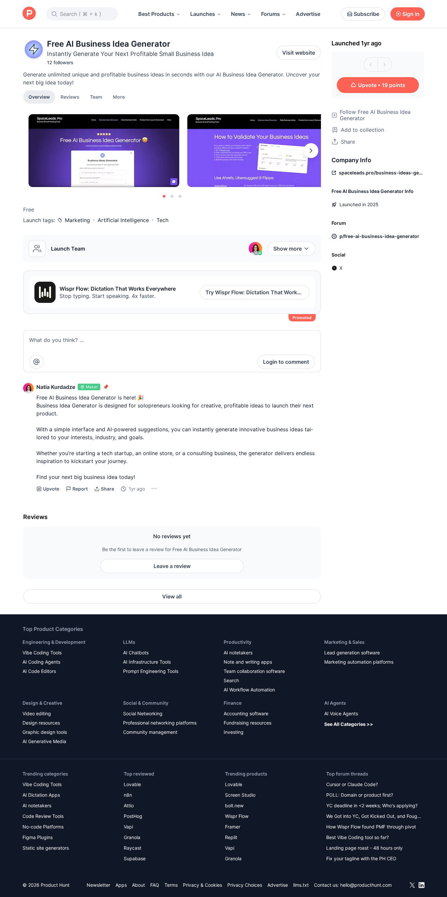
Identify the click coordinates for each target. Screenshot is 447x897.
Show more (287, 248)
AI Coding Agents (41, 662)
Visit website (298, 52)
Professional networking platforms (160, 723)
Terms (171, 885)
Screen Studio (240, 795)
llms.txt (301, 885)
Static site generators (45, 848)
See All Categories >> (348, 724)
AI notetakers (238, 652)
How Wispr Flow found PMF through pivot (371, 826)
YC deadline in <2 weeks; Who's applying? (372, 805)
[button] (119, 96)
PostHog (133, 816)
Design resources (41, 723)
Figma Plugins (37, 837)
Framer (232, 826)
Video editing (36, 713)
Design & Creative (42, 703)
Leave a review (172, 566)
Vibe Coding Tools (42, 652)
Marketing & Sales (344, 642)
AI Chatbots (136, 652)
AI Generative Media (44, 741)
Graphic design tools (44, 732)
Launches (202, 14)
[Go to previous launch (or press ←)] (371, 64)
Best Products (156, 14)
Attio (129, 805)
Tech (162, 220)
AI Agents (335, 703)
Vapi (128, 826)
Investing (234, 732)
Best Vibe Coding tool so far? (357, 837)
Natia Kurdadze (55, 387)
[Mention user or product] (36, 361)
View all (172, 596)
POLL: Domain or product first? (359, 795)
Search (231, 680)
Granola (132, 837)
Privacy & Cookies (202, 885)
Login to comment (286, 361)
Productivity (237, 642)
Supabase (135, 858)
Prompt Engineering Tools (150, 671)
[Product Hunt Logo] (29, 14)
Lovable (132, 784)
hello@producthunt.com (366, 885)
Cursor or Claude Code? (352, 784)
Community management (150, 732)
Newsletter (98, 885)
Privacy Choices (244, 885)
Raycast (132, 848)
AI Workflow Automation (249, 689)
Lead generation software (352, 652)
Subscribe (366, 14)
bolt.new (234, 805)
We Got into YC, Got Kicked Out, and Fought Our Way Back (374, 816)
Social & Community (145, 703)
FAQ (154, 885)
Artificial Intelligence (123, 220)
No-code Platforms (43, 826)
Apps (121, 885)
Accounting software (246, 713)
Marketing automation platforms (358, 662)
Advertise (308, 14)
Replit (231, 837)
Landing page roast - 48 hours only (364, 848)
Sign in (411, 14)
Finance (233, 703)
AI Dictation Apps (41, 795)
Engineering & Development (53, 642)
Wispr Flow (236, 816)
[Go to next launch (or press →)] (384, 64)
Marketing (77, 220)
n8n (128, 795)
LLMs (129, 642)
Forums (270, 14)
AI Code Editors (39, 671)
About (138, 885)
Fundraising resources (247, 723)
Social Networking (142, 713)
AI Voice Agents (341, 713)
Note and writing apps (248, 662)
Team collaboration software (254, 671)
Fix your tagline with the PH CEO (361, 858)
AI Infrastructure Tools (147, 662)
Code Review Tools (43, 816)
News (238, 14)
